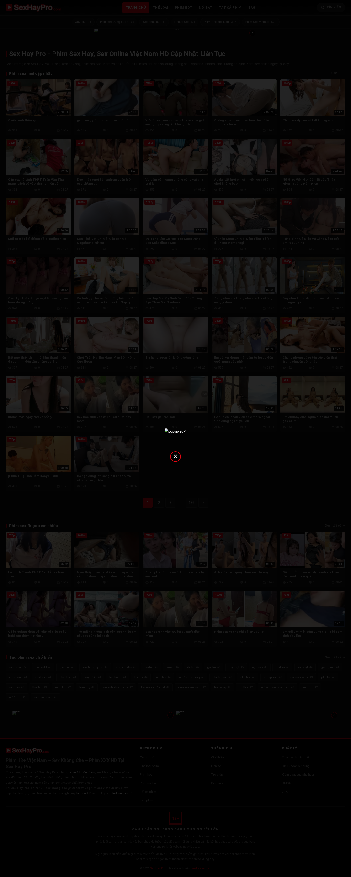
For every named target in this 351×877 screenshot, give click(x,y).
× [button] (175, 456)
